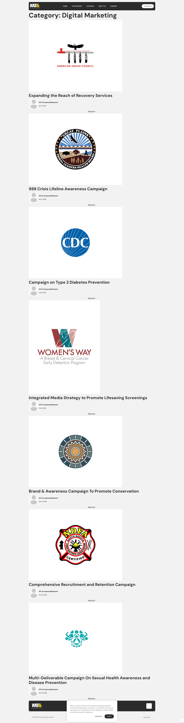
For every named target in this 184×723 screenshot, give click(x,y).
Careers (113, 6)
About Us (102, 6)
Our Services (77, 6)
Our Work (90, 6)
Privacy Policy (146, 717)
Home (65, 6)
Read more (91, 111)
